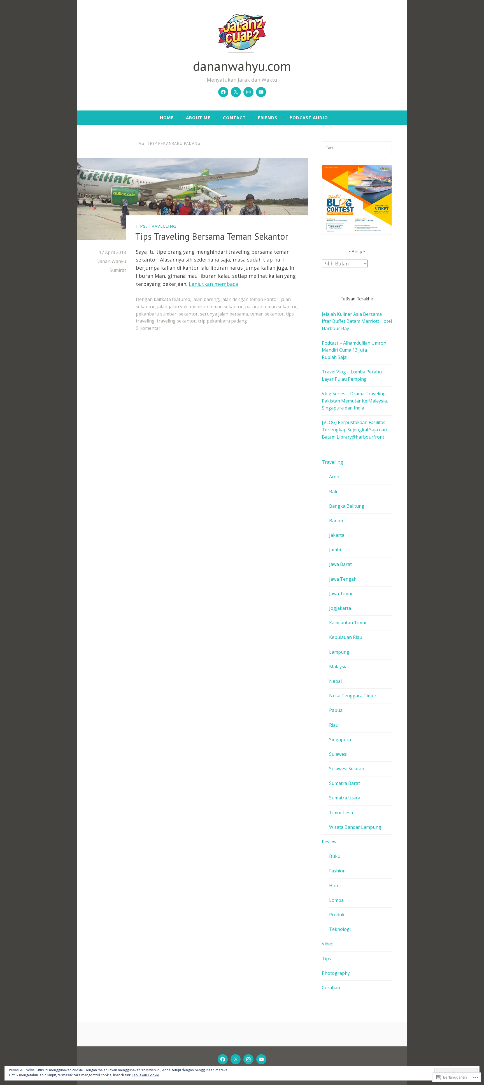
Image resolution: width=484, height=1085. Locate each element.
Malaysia (338, 666)
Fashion (337, 871)
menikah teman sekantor (216, 306)
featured (181, 299)
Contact (234, 117)
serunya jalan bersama (224, 314)
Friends (267, 117)
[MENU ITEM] (222, 1059)
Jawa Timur (341, 593)
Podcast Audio (309, 117)
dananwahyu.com (242, 65)
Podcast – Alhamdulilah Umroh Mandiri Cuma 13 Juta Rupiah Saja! (354, 350)
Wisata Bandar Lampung (355, 827)
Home (167, 117)
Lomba (336, 900)
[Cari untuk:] (357, 148)
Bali (333, 491)
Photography (336, 973)
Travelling (162, 226)
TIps (140, 226)
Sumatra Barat (344, 783)
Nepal (335, 681)
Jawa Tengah (343, 579)
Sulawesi (338, 754)
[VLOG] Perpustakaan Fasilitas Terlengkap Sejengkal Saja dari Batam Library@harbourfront (354, 429)
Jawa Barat (340, 564)
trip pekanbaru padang (222, 321)
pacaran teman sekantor (271, 306)
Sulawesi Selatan (346, 769)
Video (328, 944)
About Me (198, 117)
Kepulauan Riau (345, 637)
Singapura (340, 739)
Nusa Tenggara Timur (352, 696)
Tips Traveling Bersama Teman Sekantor (211, 236)
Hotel (335, 885)
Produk (337, 915)
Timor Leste (342, 812)
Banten (337, 520)
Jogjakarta (340, 608)
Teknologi (340, 929)
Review (329, 842)
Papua (336, 710)
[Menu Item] (223, 92)
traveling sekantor (176, 321)
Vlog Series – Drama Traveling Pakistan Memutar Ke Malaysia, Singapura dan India (355, 400)
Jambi (335, 550)
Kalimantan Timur (348, 623)
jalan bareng (205, 299)
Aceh (334, 477)
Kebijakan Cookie (145, 1075)
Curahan (331, 988)
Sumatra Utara (344, 798)
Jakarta (336, 535)
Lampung (339, 652)
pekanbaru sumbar (156, 314)
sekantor (188, 314)
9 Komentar (148, 328)
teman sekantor (267, 314)
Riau (333, 725)
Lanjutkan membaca (213, 284)
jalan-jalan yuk (172, 306)
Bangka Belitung (346, 506)
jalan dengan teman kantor (249, 299)
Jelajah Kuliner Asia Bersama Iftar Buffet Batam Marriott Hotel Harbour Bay (357, 321)
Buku (334, 856)
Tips (326, 958)
